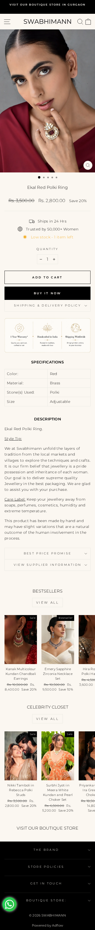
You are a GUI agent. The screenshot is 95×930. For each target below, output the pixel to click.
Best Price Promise (48, 553)
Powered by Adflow (47, 925)
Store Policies (46, 867)
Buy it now (47, 293)
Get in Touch (46, 883)
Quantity (47, 249)
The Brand (46, 850)
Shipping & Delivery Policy (47, 305)
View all (47, 602)
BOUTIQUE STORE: (46, 900)
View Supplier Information (48, 565)
